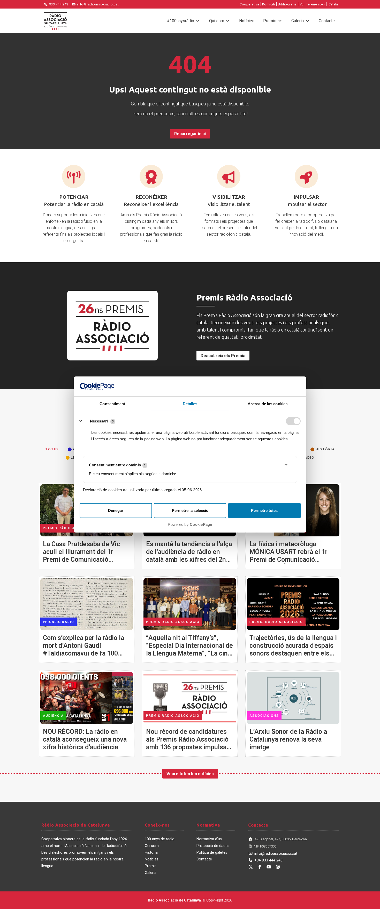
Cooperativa (249, 4)
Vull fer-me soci (312, 4)
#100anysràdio (181, 20)
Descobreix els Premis (223, 355)
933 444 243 (58, 4)
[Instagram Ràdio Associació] (277, 867)
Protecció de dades (212, 846)
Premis (270, 20)
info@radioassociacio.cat (97, 4)
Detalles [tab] (190, 404)
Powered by (190, 524)
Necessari (99, 421)
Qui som (217, 20)
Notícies (246, 20)
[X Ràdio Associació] (250, 867)
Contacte (327, 20)
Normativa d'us (209, 839)
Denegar (115, 510)
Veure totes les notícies (190, 773)
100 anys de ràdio (159, 839)
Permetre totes (264, 510)
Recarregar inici (190, 133)
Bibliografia (287, 4)
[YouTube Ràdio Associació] (268, 867)
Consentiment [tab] (112, 404)
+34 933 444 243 (268, 860)
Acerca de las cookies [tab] (267, 404)
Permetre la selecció (190, 510)
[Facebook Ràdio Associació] (259, 867)
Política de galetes (211, 852)
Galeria (298, 20)
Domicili (268, 4)
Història (151, 852)
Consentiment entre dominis (117, 465)
